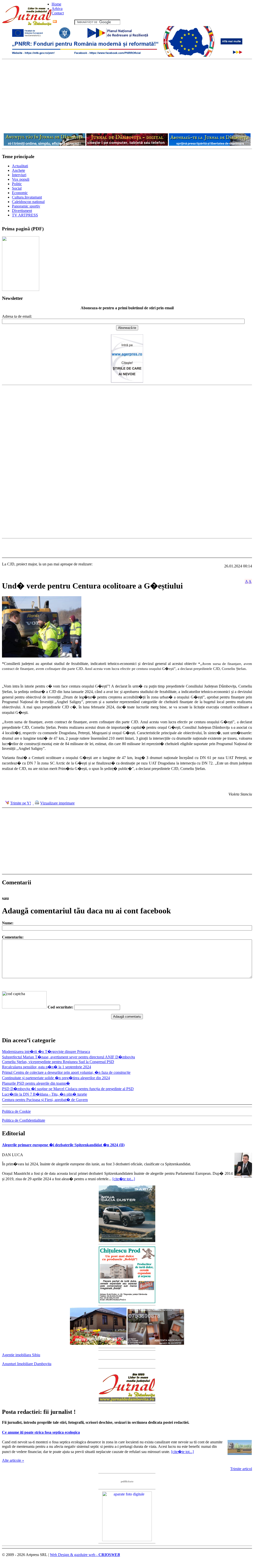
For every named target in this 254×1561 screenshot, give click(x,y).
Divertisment (22, 210)
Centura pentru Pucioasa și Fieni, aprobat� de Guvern (45, 1100)
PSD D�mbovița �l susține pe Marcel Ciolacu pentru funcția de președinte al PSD (68, 1089)
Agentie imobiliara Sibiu (21, 1355)
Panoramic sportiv (26, 206)
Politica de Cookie (16, 1111)
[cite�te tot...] (123, 1179)
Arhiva (57, 8)
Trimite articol (241, 1469)
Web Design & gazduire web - (85, 1555)
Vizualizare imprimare (57, 803)
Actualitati (20, 166)
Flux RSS (65, 22)
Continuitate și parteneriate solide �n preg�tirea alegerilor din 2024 (56, 1078)
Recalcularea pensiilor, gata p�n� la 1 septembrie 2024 (46, 1067)
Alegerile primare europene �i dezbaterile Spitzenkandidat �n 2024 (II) (63, 1145)
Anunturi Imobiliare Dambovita (26, 1364)
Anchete (18, 170)
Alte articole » (13, 1460)
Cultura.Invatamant (27, 197)
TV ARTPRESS (25, 215)
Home (56, 4)
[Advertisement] (127, 96)
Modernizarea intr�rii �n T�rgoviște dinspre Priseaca (46, 1051)
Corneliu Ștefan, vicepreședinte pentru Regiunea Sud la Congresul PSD (58, 1062)
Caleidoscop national (28, 202)
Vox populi (20, 179)
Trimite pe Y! (20, 803)
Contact (58, 13)
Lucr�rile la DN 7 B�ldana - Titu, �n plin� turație (44, 1094)
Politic (17, 184)
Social (17, 188)
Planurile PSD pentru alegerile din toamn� (36, 1083)
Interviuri (19, 175)
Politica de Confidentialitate (23, 1120)
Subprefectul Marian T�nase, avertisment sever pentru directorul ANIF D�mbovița (68, 1057)
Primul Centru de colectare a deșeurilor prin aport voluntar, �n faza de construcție (66, 1072)
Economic (20, 193)
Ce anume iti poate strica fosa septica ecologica (41, 1432)
